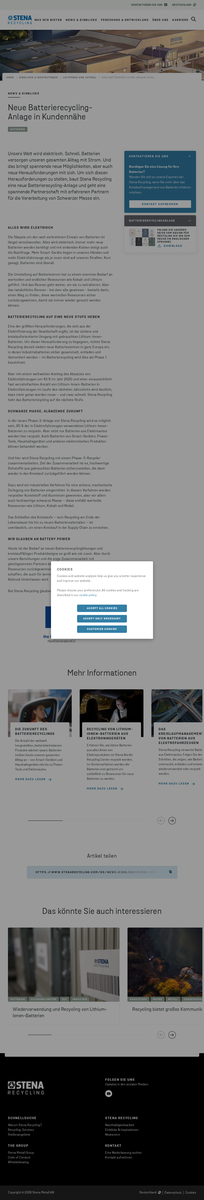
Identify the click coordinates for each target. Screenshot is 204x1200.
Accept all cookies (102, 608)
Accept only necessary (102, 618)
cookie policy (87, 595)
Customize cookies (102, 629)
